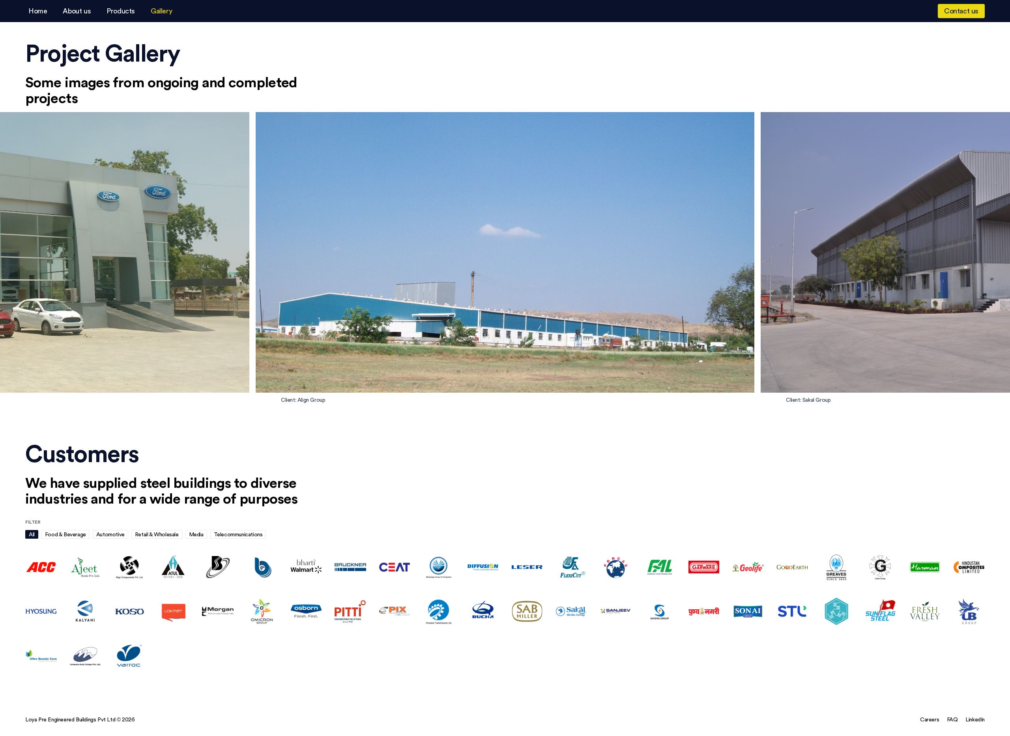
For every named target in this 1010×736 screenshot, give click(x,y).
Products (121, 10)
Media (196, 534)
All (32, 534)
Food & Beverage (65, 534)
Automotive (110, 534)
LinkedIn (975, 719)
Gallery (161, 10)
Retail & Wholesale (157, 534)
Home (37, 10)
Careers (929, 719)
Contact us (961, 10)
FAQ (952, 719)
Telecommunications (238, 534)
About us (77, 10)
